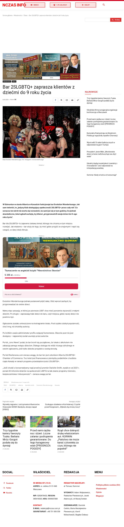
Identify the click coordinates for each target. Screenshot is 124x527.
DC (15, 99)
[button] (104, 5)
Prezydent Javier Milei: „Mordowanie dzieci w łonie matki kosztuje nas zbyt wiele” (101, 154)
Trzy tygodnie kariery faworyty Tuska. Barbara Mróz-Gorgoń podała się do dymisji (11, 438)
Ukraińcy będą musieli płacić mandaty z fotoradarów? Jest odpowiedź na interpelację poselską (102, 165)
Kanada (57, 385)
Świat (25, 15)
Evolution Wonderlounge (44, 385)
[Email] (66, 100)
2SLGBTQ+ (12, 385)
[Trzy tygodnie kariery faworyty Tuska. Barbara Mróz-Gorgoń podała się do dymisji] (14, 421)
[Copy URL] (77, 100)
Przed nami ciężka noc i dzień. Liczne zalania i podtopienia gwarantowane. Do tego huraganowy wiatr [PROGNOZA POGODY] (41, 439)
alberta (20, 385)
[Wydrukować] (72, 100)
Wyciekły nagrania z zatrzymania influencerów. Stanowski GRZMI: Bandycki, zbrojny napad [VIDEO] (21, 407)
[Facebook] (55, 100)
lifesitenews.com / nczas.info (20, 382)
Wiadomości (18, 15)
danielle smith (29, 385)
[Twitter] (61, 100)
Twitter (8, 488)
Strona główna (7, 15)
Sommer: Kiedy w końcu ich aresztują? (102, 175)
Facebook (9, 483)
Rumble (9, 493)
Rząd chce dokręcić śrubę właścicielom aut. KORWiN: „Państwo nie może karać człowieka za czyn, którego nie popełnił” (68, 439)
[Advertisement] (41, 35)
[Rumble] (4, 492)
